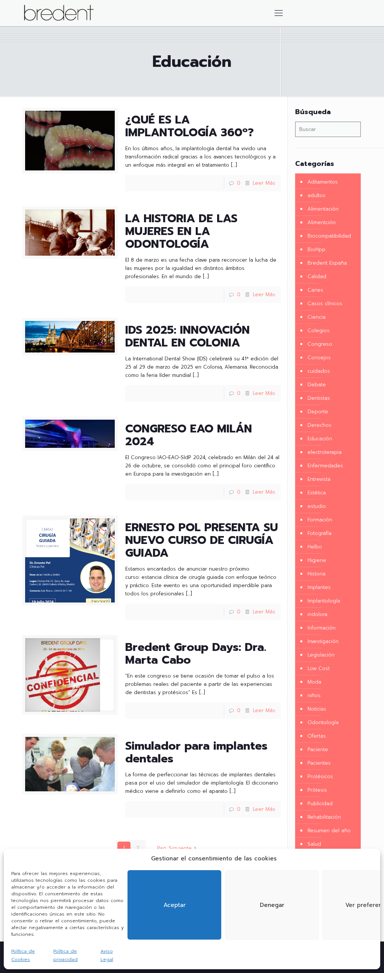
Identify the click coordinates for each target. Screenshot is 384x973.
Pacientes (319, 763)
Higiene (317, 560)
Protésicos (320, 776)
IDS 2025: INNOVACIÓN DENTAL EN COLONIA (187, 336)
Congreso (320, 344)
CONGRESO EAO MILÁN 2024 (188, 435)
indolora (317, 614)
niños (314, 695)
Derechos (320, 425)
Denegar (272, 905)
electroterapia (325, 452)
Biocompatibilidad (329, 235)
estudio (317, 506)
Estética (317, 492)
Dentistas (319, 398)
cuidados (319, 371)
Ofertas (317, 736)
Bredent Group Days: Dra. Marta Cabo (195, 654)
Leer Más (264, 183)
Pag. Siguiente (174, 848)
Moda (314, 681)
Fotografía (320, 533)
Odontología (323, 722)
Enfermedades (325, 465)
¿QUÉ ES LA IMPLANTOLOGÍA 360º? (189, 126)
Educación (320, 438)
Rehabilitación (324, 817)
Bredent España (327, 263)
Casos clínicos (325, 303)
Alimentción (322, 222)
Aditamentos (323, 181)
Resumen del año (329, 830)
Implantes (319, 587)
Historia (317, 573)
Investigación (323, 641)
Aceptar (175, 905)
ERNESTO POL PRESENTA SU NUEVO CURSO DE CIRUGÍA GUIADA (201, 540)
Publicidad (320, 803)
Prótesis (317, 790)
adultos (317, 195)
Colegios (319, 330)
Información (322, 627)
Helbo (315, 546)
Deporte (318, 411)
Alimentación (323, 208)
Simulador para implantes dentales (196, 752)
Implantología (324, 600)
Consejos (319, 357)
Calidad (317, 276)
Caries (315, 290)
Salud (314, 844)
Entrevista (319, 479)
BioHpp (317, 249)
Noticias (317, 708)
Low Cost (319, 668)
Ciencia (317, 317)
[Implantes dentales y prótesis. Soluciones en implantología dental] (58, 13)
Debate (317, 384)
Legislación (321, 654)
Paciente (318, 749)
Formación (320, 519)
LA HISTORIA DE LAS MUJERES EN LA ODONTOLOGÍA (181, 231)
